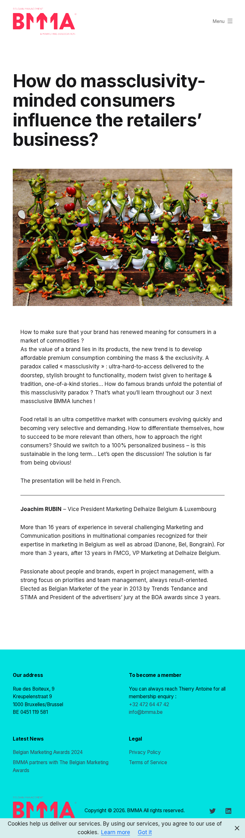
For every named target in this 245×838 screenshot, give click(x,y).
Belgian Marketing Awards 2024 (48, 752)
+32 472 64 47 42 (149, 704)
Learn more (115, 832)
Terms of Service (148, 762)
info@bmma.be (146, 712)
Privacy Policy (145, 752)
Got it (145, 832)
